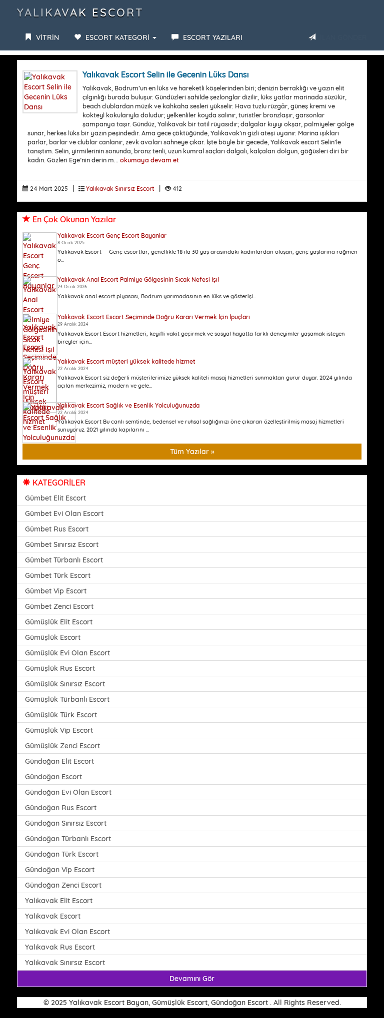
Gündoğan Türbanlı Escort (68, 838)
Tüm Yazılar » (192, 451)
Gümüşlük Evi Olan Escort (67, 652)
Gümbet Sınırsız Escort (61, 544)
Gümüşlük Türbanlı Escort (67, 699)
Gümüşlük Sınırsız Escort (65, 683)
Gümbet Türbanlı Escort (64, 559)
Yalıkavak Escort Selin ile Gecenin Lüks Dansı (165, 74)
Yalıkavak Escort (80, 12)
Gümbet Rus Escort (56, 528)
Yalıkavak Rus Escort (60, 947)
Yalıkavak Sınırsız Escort (120, 188)
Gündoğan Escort (53, 776)
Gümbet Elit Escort (55, 498)
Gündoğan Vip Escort (59, 869)
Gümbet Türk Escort (57, 575)
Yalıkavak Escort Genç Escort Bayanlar (112, 235)
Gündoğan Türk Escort (61, 854)
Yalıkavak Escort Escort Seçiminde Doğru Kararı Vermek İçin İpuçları (154, 317)
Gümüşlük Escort (52, 637)
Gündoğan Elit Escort (59, 761)
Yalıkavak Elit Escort (58, 900)
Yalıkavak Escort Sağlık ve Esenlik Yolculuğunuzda (129, 405)
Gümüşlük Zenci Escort (62, 745)
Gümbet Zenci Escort (59, 606)
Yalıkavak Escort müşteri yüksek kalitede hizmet (127, 361)
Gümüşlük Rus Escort (60, 668)
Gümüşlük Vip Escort (59, 730)
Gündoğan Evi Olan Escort (68, 792)
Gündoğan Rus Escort (60, 807)
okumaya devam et (149, 160)
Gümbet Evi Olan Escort (64, 513)
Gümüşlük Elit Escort (58, 621)
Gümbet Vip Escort (55, 590)
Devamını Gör (192, 978)
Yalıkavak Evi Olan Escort (67, 931)
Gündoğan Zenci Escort (63, 885)
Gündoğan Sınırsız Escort (65, 823)
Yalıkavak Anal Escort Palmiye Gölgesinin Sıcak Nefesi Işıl (138, 279)
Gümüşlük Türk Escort (61, 714)
